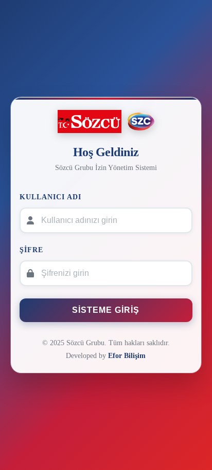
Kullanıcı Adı (50, 197)
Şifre (31, 250)
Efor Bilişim (127, 355)
